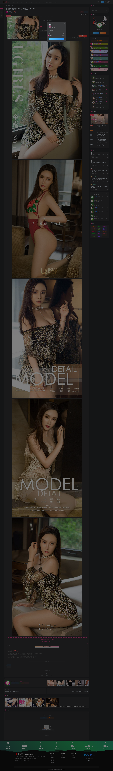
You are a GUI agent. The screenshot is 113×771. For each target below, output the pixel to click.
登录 (57, 38)
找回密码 (63, 35)
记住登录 (50, 35)
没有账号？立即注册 (52, 27)
